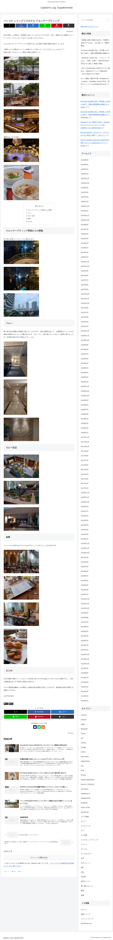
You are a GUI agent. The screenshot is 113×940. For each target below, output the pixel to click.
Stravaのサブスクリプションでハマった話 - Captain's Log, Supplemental (95, 125)
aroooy (83, 107)
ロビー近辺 (31, 216)
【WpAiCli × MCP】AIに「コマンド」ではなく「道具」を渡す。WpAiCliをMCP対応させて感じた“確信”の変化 (95, 60)
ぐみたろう (101, 135)
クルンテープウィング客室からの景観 (40, 210)
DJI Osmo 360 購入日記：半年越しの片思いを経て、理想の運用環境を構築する (95, 51)
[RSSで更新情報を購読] (43, 727)
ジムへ (30, 213)
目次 (36, 206)
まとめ (30, 221)
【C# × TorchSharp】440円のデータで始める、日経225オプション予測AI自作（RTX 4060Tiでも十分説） (95, 71)
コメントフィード (87, 919)
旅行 (12, 703)
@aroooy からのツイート (90, 26)
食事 (29, 218)
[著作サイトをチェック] (35, 727)
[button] (68, 26)
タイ (7, 703)
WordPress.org (86, 923)
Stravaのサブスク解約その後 (91, 122)
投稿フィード (85, 914)
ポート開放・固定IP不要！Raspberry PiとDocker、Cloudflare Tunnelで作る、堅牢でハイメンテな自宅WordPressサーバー (95, 83)
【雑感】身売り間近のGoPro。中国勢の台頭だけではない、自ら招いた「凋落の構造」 (95, 43)
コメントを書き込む (39, 857)
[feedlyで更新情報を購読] (39, 727)
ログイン (84, 909)
